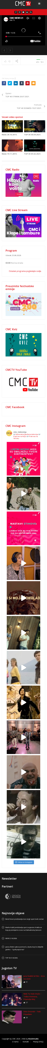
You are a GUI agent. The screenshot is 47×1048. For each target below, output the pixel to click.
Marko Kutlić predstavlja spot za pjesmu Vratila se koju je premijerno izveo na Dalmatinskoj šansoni (23, 928)
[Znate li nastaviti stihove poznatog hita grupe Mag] (23, 528)
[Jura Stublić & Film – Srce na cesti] (12, 981)
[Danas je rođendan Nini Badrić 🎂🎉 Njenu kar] (23, 702)
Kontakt (26, 1042)
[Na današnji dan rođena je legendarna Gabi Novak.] (23, 563)
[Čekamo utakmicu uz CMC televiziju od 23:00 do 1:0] (23, 841)
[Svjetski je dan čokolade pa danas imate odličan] (23, 598)
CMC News (5, 78)
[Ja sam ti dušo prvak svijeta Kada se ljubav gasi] (23, 737)
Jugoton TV (9, 968)
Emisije (12, 78)
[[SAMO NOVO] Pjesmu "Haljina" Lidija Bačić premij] (23, 633)
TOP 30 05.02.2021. (32, 154)
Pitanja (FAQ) (38, 1042)
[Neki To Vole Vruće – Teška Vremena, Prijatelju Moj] (12, 999)
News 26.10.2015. (9, 134)
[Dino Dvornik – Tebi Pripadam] (12, 1017)
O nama (15, 1042)
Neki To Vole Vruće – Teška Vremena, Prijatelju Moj (32, 996)
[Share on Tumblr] (22, 83)
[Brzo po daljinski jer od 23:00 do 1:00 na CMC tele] (23, 772)
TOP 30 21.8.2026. (11, 958)
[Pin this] (27, 83)
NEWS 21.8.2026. (11, 938)
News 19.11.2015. (9, 154)
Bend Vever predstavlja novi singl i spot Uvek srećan (24, 919)
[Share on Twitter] (10, 83)
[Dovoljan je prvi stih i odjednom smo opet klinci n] (23, 459)
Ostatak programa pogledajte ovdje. (25, 271)
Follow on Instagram (25, 862)
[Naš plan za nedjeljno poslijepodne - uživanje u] (23, 667)
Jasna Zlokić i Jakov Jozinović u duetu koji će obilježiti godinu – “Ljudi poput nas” (24, 948)
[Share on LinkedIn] (16, 83)
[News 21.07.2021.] (23, 4)
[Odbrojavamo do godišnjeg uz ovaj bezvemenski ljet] (23, 493)
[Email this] (33, 83)
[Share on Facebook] (4, 83)
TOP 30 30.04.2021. (32, 134)
